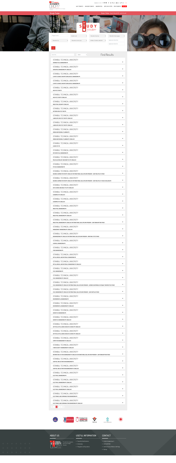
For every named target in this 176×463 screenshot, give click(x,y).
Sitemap (105, 449)
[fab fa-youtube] (106, 2)
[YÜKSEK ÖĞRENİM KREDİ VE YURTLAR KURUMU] (55, 419)
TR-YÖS (124, 6)
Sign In (118, 2)
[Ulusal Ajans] (68, 419)
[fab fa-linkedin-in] (110, 2)
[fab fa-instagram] (108, 2)
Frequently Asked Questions (83, 441)
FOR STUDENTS (117, 6)
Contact (122, 2)
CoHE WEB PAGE (106, 444)
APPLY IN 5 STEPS (108, 6)
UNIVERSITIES (99, 6)
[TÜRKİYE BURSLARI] (81, 419)
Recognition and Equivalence (83, 446)
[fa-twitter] (104, 2)
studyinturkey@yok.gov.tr (108, 441)
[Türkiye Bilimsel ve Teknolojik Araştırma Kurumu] (94, 419)
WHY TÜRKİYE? (79, 6)
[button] (126, 2)
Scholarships (80, 444)
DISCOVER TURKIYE (89, 6)
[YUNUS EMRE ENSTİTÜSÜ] (107, 419)
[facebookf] (103, 2)
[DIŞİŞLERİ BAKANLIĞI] (120, 419)
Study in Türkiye (105, 13)
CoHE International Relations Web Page (111, 446)
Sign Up (114, 2)
